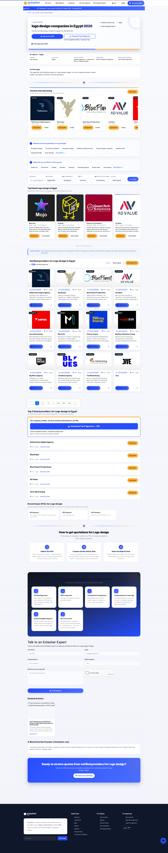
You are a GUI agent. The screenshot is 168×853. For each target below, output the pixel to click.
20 (69, 403)
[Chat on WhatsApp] (163, 840)
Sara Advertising (35, 334)
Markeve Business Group (125, 334)
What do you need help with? (36, 669)
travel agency (107, 167)
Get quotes (132, 92)
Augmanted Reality (36, 153)
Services (48, 3)
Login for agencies (131, 823)
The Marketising (93, 376)
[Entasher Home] (32, 3)
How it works (104, 817)
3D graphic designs (68, 148)
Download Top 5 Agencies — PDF (85, 426)
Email (86, 649)
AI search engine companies (104, 148)
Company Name (32, 659)
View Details (37, 305)
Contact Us (77, 820)
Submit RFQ (133, 263)
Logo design (35, 12)
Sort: (108, 263)
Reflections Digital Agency (41, 122)
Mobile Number (89, 659)
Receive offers (104, 823)
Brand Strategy (49, 153)
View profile (46, 236)
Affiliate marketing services (85, 148)
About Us (77, 817)
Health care (34, 167)
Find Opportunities (99, 3)
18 (58, 403)
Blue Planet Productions (91, 122)
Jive (117, 376)
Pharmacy (71, 167)
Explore (102, 820)
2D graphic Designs (36, 148)
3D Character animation (52, 148)
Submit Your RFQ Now (85, 775)
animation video (120, 148)
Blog (75, 823)
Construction (44, 167)
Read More (60, 153)
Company (71, 3)
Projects (76, 829)
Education (62, 167)
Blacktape (60, 122)
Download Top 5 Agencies (81, 36)
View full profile (45, 447)
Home (29, 12)
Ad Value (111, 122)
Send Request (56, 690)
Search (134, 179)
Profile (46, 127)
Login (123, 3)
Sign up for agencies (132, 820)
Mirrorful (61, 334)
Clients (76, 826)
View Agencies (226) (40, 44)
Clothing (54, 167)
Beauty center (96, 167)
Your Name (31, 649)
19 (64, 403)
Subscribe (62, 838)
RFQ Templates (104, 826)
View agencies (67, 8)
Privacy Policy (78, 831)
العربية (125, 828)
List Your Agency (84, 3)
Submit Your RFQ (48, 36)
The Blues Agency (65, 376)
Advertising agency (83, 167)
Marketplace (60, 3)
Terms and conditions (80, 834)
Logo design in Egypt (46, 12)
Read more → (33, 734)
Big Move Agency (36, 376)
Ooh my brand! (92, 334)
